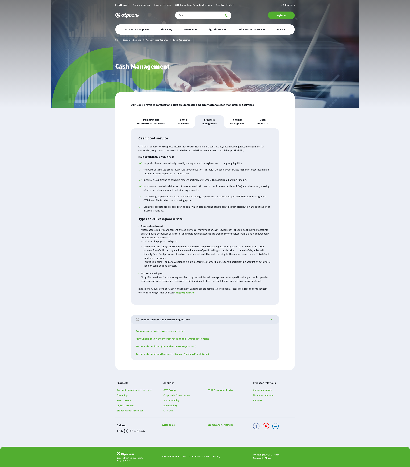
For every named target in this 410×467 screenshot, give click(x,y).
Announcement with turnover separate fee (160, 331)
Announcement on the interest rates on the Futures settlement (172, 339)
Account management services (134, 390)
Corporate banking (142, 5)
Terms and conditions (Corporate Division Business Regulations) (172, 354)
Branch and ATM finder (220, 425)
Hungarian (290, 5)
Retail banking (122, 5)
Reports (257, 400)
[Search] (227, 15)
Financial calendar (263, 395)
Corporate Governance (176, 395)
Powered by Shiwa (262, 458)
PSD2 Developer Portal (220, 390)
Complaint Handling (225, 5)
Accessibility (170, 405)
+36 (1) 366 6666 (131, 431)
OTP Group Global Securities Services (193, 5)
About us (168, 383)
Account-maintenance (157, 40)
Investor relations (162, 5)
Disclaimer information (174, 456)
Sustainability (171, 400)
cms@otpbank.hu (184, 292)
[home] (137, 454)
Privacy (216, 456)
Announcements (262, 390)
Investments (124, 400)
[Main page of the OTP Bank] (127, 15)
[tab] (151, 121)
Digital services (125, 405)
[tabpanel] (205, 216)
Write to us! (168, 425)
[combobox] (203, 15)
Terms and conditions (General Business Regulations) (166, 346)
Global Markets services (130, 410)
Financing (122, 395)
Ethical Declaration (199, 456)
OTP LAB (168, 410)
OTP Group (169, 390)
